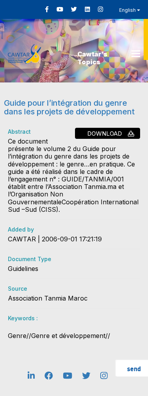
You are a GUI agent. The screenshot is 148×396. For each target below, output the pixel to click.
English (128, 10)
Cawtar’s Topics (92, 58)
